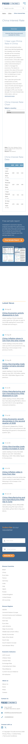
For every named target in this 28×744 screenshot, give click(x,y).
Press (4, 689)
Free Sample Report (12, 240)
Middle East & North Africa (10, 631)
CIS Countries (6, 618)
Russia (4, 592)
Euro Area (5, 575)
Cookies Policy (16, 734)
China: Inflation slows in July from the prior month (13, 339)
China (9, 13)
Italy (3, 586)
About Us (5, 684)
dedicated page (10, 96)
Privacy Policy (6, 734)
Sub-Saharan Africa (8, 645)
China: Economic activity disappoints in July (13, 314)
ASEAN (4, 609)
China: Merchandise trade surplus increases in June (13, 448)
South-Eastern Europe (9, 643)
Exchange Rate (7, 663)
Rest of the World (7, 637)
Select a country (10, 108)
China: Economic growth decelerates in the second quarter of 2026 (13, 421)
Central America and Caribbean (12, 615)
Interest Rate (6, 660)
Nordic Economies (8, 634)
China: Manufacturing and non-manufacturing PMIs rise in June (13, 499)
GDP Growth (6, 655)
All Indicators (6, 674)
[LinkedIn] (2, 727)
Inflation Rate (6, 658)
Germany (5, 581)
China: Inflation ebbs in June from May (12, 473)
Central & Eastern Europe (10, 612)
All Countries (6, 600)
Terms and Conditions (10, 736)
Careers (4, 692)
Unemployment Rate (9, 666)
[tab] (14, 29)
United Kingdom (7, 594)
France (4, 578)
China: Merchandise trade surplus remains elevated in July (13, 366)
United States (6, 597)
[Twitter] (5, 727)
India (3, 583)
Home (4, 13)
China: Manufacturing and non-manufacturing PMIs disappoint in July (13, 393)
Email (4, 545)
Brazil (4, 569)
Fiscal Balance (6, 669)
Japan (4, 589)
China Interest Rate (19, 13)
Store (4, 687)
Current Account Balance (10, 671)
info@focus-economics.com (13, 712)
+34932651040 (8, 717)
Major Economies (7, 629)
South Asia (5, 640)
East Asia (5, 620)
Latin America (6, 626)
